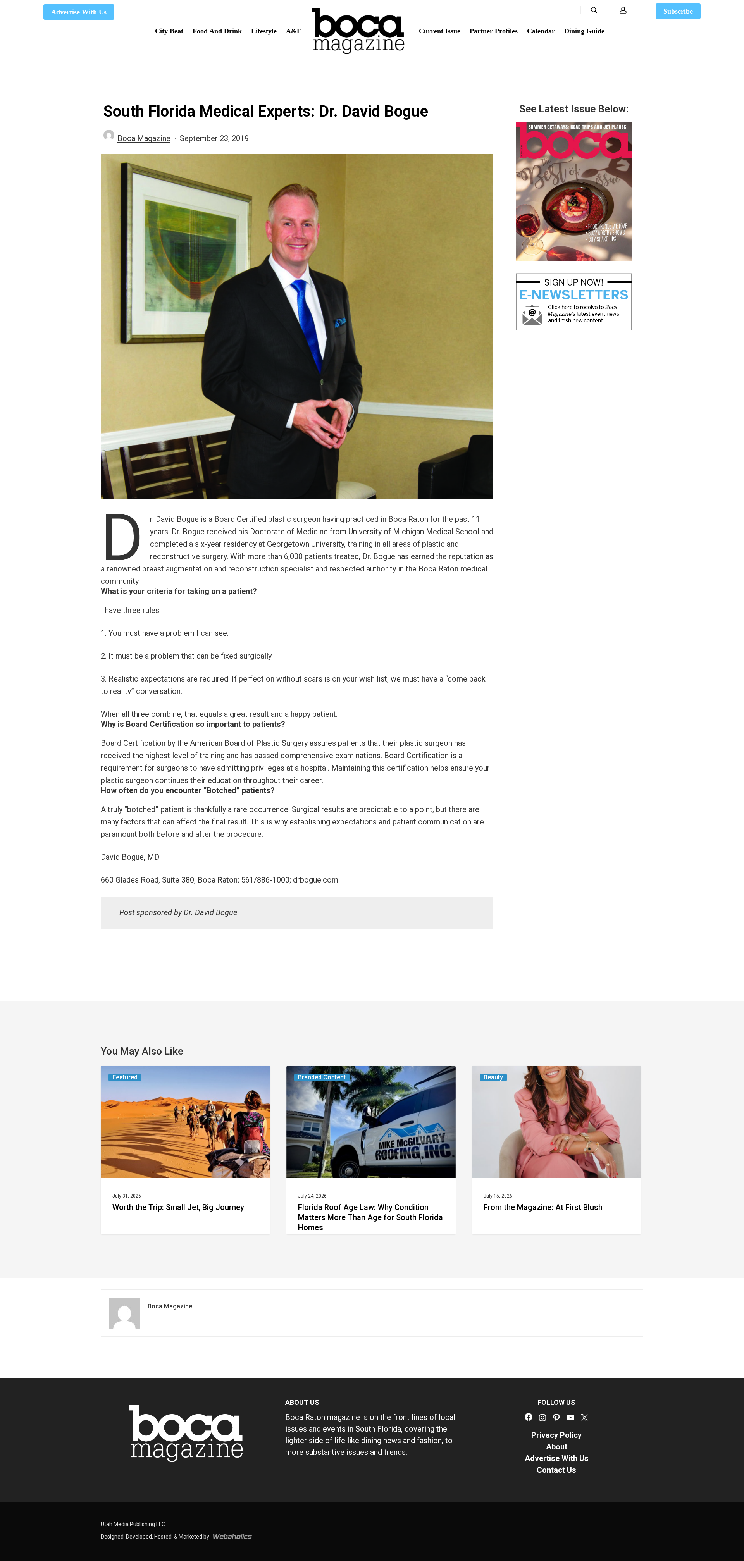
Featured (125, 1077)
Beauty (493, 1077)
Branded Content (322, 1077)
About (556, 1446)
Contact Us (556, 1470)
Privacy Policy (556, 1435)
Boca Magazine (143, 138)
